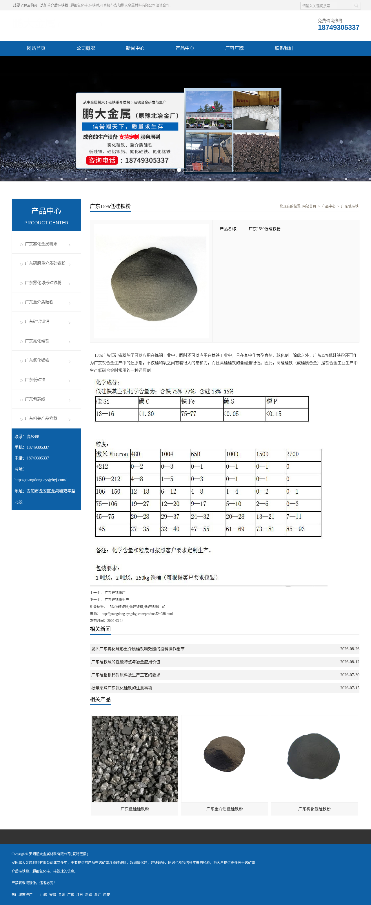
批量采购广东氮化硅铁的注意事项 (121, 688)
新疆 (88, 895)
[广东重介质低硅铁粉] (224, 718)
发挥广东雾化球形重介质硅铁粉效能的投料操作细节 (138, 649)
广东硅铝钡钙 (37, 321)
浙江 (97, 895)
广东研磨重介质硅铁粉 (45, 263)
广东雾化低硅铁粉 (314, 809)
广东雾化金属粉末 (41, 244)
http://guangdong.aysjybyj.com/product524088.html (137, 614)
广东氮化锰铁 (37, 360)
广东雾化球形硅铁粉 (43, 283)
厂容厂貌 (234, 48)
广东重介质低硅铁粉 (224, 809)
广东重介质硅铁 (39, 302)
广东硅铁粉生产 (116, 600)
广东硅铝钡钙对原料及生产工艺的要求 (125, 675)
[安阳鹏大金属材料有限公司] (57, 18)
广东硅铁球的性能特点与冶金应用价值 (125, 662)
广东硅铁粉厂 (115, 593)
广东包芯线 (35, 399)
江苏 (79, 895)
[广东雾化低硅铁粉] (314, 718)
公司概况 (86, 48)
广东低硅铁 (35, 380)
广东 (70, 895)
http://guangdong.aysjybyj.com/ (40, 480)
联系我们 (284, 48)
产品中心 (185, 48)
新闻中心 (135, 48)
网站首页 (36, 48)
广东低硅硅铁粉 (135, 809)
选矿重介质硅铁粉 (54, 5)
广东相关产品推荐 (41, 418)
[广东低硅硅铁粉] (135, 718)
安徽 (52, 895)
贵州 (61, 895)
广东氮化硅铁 (37, 341)
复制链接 (79, 854)
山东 (43, 895)
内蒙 (106, 895)
